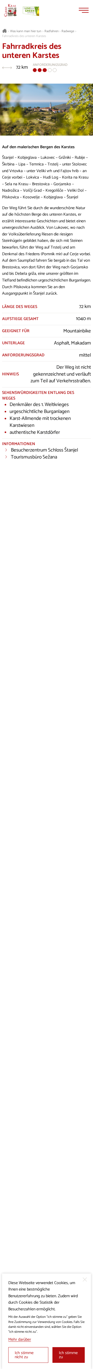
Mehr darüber (19, 1339)
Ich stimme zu (68, 1355)
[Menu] (84, 10)
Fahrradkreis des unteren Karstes (24, 36)
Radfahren (51, 31)
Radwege (67, 31)
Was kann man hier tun (25, 31)
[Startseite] (10, 10)
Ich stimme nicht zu (24, 1355)
